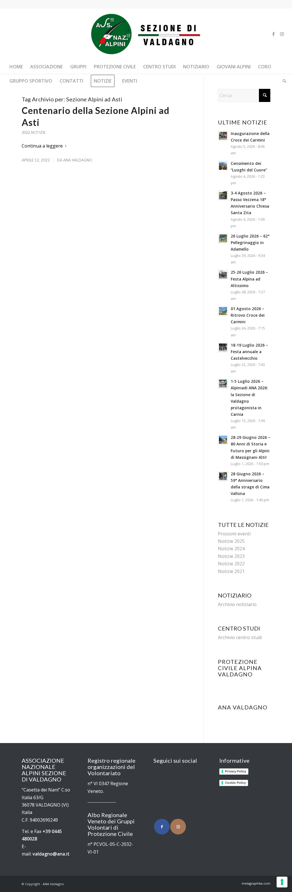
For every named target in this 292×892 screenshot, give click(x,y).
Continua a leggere (42, 146)
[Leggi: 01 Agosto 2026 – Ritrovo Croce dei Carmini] (223, 311)
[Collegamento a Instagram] (282, 34)
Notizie (38, 132)
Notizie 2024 (231, 548)
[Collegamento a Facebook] (273, 34)
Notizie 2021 (231, 571)
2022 (26, 132)
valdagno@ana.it (51, 854)
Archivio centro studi (240, 637)
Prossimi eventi (234, 534)
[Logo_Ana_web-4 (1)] (146, 34)
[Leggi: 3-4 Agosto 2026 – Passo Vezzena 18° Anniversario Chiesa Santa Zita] (223, 195)
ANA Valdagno (77, 160)
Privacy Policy (235, 771)
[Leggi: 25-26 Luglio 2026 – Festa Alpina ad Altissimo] (223, 274)
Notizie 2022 (231, 563)
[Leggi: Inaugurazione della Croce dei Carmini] (223, 136)
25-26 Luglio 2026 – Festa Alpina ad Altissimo (249, 278)
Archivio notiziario (237, 604)
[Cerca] (282, 81)
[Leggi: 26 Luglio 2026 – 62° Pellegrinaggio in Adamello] (223, 238)
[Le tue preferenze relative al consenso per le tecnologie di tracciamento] (282, 882)
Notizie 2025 (231, 541)
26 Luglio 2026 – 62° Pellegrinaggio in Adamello (250, 242)
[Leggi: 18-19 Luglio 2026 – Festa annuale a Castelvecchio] (223, 347)
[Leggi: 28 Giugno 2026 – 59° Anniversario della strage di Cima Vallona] (223, 476)
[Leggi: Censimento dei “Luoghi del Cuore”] (223, 166)
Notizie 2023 (231, 556)
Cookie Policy (235, 783)
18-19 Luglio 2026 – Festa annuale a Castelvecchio (249, 351)
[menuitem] (16, 67)
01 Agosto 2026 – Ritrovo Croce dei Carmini (248, 315)
